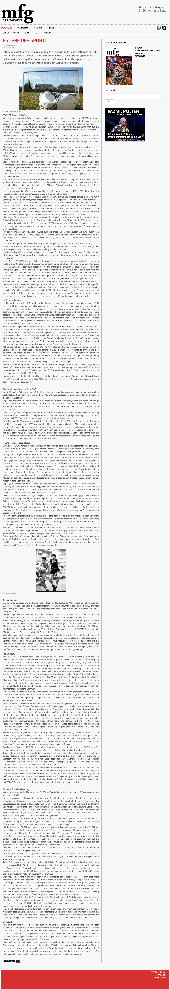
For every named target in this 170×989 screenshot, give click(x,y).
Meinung (47, 32)
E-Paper (138, 48)
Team (50, 27)
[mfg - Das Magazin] (17, 13)
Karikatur (22, 27)
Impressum (140, 55)
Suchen (109, 101)
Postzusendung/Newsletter (148, 50)
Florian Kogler (10, 45)
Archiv (38, 27)
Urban (6, 32)
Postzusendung (158, 972)
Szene (26, 32)
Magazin (6, 27)
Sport (36, 32)
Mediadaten (140, 53)
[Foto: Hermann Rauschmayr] (51, 88)
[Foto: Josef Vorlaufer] (51, 570)
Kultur (16, 32)
